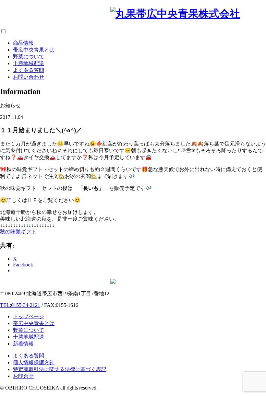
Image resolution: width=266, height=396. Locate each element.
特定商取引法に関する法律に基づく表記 (59, 369)
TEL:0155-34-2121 (20, 305)
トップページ (28, 316)
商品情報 (23, 43)
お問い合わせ (28, 77)
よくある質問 (28, 70)
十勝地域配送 (28, 63)
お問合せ (23, 376)
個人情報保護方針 (33, 362)
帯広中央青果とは (33, 49)
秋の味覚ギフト (18, 231)
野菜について (28, 56)
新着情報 (23, 343)
